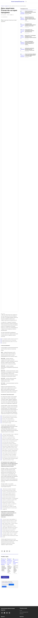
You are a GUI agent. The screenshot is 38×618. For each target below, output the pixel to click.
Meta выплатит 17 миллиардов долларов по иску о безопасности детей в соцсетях (30, 36)
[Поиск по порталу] (26, 1)
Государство (7, 5)
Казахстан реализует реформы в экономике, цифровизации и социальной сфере (30, 55)
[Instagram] (7, 613)
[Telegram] (7, 551)
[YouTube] (4, 613)
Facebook (11, 584)
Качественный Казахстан (17, 1)
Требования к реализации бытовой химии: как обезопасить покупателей (29, 49)
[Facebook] (2, 551)
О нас (21, 610)
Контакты (21, 613)
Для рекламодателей (24, 612)
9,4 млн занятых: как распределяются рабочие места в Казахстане (29, 30)
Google (5, 586)
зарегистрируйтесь (5, 582)
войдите (11, 582)
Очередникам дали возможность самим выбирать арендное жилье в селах (30, 24)
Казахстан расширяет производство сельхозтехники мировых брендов (30, 12)
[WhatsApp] (9, 551)
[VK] (9, 613)
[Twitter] (4, 551)
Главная (2, 5)
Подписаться (5, 577)
